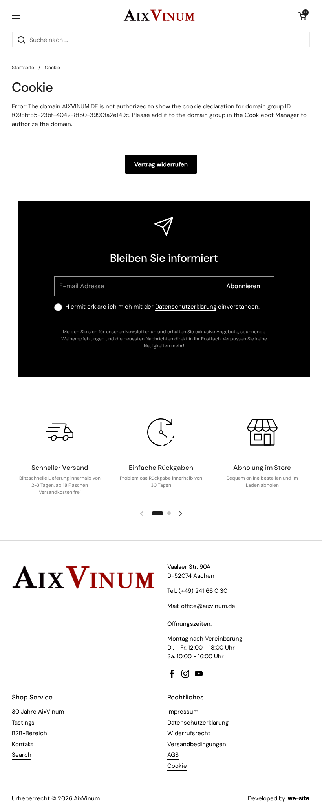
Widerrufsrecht (188, 733)
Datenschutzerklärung (185, 306)
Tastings (23, 723)
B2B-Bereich (29, 733)
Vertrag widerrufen (161, 164)
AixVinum (87, 798)
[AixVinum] (159, 16)
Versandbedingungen (196, 744)
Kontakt (22, 744)
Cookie (177, 766)
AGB (173, 755)
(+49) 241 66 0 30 (203, 591)
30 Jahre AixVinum (38, 712)
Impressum (182, 712)
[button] (302, 16)
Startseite (23, 67)
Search (21, 755)
